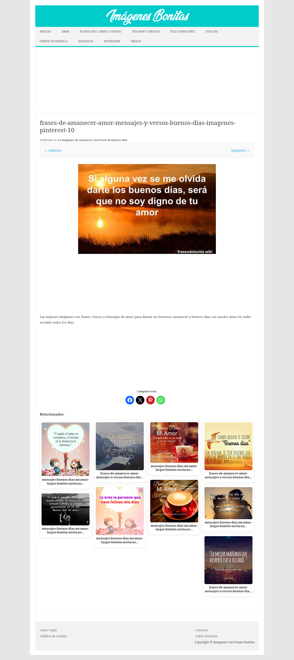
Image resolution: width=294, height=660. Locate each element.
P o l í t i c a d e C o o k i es (53, 636)
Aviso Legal (48, 630)
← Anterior (53, 150)
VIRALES (136, 41)
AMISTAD (45, 31)
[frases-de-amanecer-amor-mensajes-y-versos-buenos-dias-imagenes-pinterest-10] (147, 209)
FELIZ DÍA (212, 31)
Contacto (202, 630)
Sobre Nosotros (207, 636)
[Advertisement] (147, 77)
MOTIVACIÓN (112, 41)
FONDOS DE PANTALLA (54, 41)
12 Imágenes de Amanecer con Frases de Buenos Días (92, 140)
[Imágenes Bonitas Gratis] (147, 25)
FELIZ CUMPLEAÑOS (182, 31)
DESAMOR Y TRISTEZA (146, 31)
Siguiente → (240, 150)
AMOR (65, 31)
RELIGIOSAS (85, 41)
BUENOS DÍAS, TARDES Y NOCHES (101, 31)
